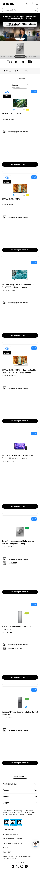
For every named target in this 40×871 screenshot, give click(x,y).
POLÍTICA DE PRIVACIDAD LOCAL (12, 843)
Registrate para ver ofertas (20, 164)
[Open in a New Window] (12, 822)
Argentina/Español (8, 829)
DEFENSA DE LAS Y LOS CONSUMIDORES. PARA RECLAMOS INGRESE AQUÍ (17, 857)
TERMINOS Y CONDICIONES (11, 834)
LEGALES (5, 847)
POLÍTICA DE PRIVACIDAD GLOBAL (13, 838)
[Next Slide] (35, 33)
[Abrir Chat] (35, 844)
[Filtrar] (8, 71)
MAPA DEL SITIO (7, 852)
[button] (37, 4)
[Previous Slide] (4, 33)
